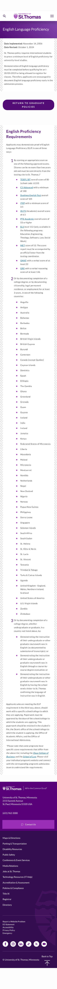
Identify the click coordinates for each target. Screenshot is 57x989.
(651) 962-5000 (10, 813)
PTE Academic (27, 219)
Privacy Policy (9, 930)
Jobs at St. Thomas (11, 871)
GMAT (23, 260)
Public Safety (9, 854)
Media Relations (10, 865)
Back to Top (47, 956)
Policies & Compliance (13, 888)
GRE (22, 268)
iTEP (22, 203)
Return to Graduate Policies (29, 105)
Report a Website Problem (14, 921)
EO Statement (8, 924)
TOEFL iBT (25, 179)
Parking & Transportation (15, 843)
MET (22, 245)
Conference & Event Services (16, 860)
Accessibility (8, 927)
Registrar (7, 899)
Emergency (7, 933)
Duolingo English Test (30, 195)
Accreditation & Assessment (16, 882)
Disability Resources (12, 849)
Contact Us (30, 824)
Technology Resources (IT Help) (17, 877)
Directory (7, 904)
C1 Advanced (26, 187)
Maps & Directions (11, 838)
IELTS (23, 211)
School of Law (29, 756)
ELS (22, 227)
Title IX (6, 893)
